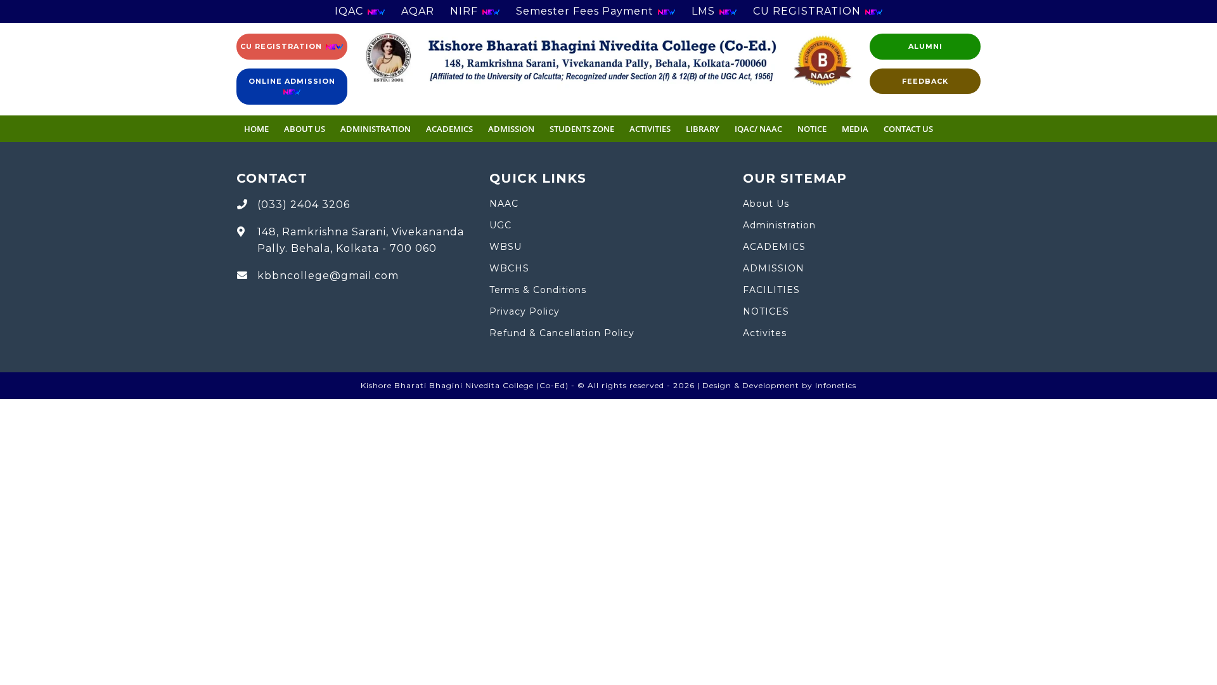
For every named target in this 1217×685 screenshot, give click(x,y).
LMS (705, 11)
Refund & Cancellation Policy (561, 333)
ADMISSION (511, 128)
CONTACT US (908, 128)
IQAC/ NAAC (758, 128)
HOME (256, 128)
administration (375, 128)
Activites (765, 333)
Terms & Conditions (537, 290)
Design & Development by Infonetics (779, 385)
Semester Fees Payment (586, 11)
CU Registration (282, 46)
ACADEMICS (449, 128)
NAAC (503, 203)
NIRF (465, 11)
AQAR (417, 11)
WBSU (505, 246)
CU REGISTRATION (808, 11)
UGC (500, 225)
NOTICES (766, 311)
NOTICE (812, 128)
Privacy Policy (524, 311)
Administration (779, 225)
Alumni (925, 46)
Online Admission (291, 81)
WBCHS (509, 268)
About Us (304, 128)
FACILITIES (771, 290)
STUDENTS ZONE (582, 128)
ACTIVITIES (650, 128)
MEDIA (855, 128)
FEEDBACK (925, 81)
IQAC (350, 11)
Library (702, 128)
